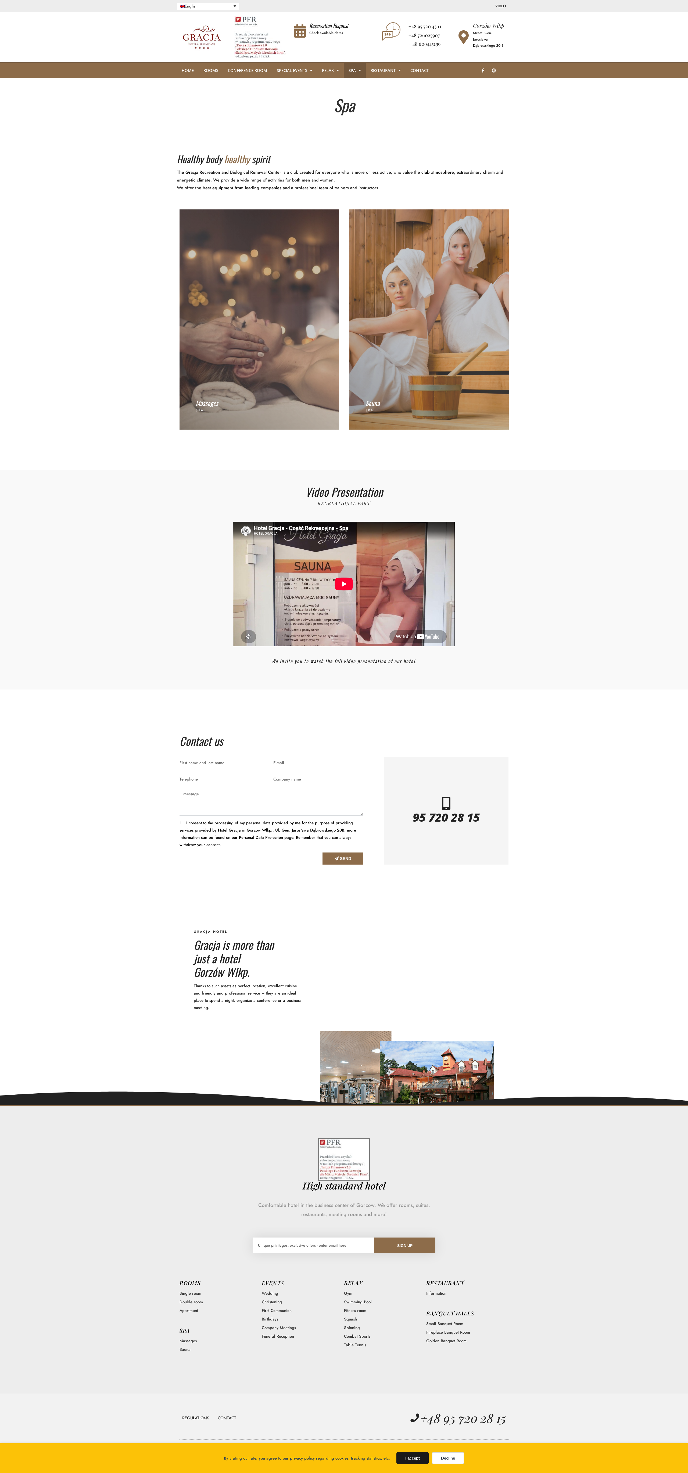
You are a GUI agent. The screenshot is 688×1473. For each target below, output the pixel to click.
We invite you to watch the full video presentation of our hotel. (344, 661)
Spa (352, 70)
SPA (185, 1330)
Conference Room (247, 70)
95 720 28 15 (446, 817)
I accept (412, 1458)
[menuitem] (208, 6)
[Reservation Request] (300, 31)
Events (273, 1282)
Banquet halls (450, 1313)
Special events (292, 70)
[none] (208, 6)
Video (500, 6)
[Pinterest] (494, 70)
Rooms (210, 70)
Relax (328, 70)
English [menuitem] (191, 6)
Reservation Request (328, 25)
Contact (419, 70)
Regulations (195, 1418)
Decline (448, 1458)
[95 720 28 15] (446, 803)
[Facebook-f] (483, 70)
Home (188, 70)
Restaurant (383, 70)
